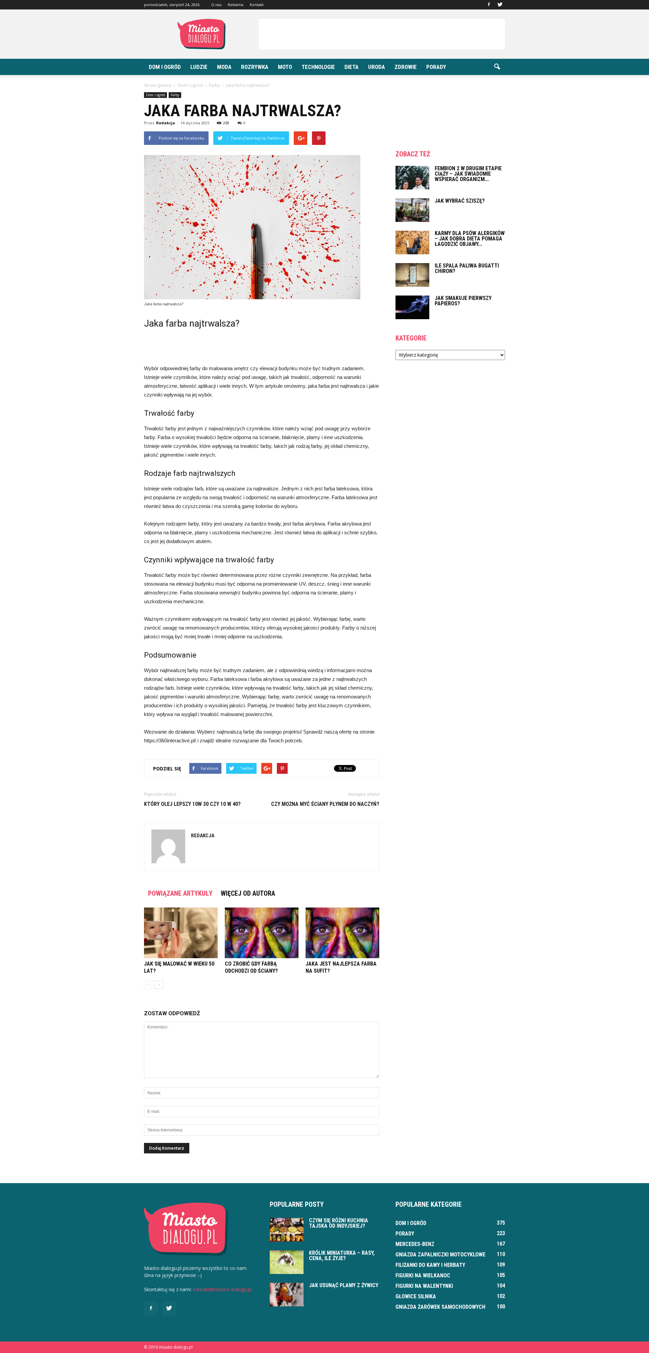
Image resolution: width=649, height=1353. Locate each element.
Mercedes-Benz (414, 1244)
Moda (224, 66)
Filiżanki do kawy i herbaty (430, 1265)
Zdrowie (405, 66)
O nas (216, 4)
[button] (497, 67)
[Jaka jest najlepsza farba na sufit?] (342, 933)
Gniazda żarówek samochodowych (440, 1307)
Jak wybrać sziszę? (460, 201)
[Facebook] (489, 4)
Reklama (235, 4)
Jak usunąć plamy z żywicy (343, 1285)
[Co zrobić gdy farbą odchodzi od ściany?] (261, 933)
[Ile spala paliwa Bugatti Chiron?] (412, 275)
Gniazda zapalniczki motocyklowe (440, 1254)
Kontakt (257, 4)
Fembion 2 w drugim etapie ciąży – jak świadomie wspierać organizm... (468, 173)
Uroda (376, 66)
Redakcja (165, 122)
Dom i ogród (165, 66)
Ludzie (199, 66)
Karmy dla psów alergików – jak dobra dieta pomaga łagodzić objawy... (470, 238)
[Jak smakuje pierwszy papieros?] (412, 307)
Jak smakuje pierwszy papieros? (463, 301)
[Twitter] (500, 4)
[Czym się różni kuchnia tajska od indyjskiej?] (287, 1230)
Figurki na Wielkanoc (422, 1275)
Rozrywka (254, 66)
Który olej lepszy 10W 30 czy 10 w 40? (192, 804)
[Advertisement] (382, 34)
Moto (285, 66)
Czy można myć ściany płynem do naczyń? (325, 804)
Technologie (318, 66)
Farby (175, 95)
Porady (436, 66)
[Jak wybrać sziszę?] (412, 210)
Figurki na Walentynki (424, 1286)
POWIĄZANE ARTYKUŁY (180, 893)
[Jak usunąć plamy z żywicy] (287, 1294)
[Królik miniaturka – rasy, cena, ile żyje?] (287, 1262)
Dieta (351, 66)
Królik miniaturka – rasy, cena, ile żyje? (342, 1255)
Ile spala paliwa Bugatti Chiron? (467, 268)
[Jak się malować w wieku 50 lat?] (181, 933)
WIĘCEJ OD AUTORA (248, 893)
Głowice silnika (415, 1296)
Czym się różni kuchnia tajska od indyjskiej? (338, 1223)
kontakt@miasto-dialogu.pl (222, 1289)
